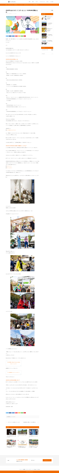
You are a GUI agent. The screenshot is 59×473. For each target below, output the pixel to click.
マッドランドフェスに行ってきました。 (22, 436)
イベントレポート (15, 13)
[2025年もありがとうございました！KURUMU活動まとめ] (44, 18)
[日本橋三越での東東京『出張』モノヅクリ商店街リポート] (11, 442)
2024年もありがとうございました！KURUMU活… (49, 29)
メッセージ (20, 469)
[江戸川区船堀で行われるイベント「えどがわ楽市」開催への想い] (22, 442)
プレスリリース (9, 166)
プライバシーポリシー (29, 469)
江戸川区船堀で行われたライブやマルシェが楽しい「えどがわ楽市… (33, 447)
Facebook (38, 469)
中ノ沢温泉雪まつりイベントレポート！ (14, 372)
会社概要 (24, 469)
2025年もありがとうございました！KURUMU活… (49, 17)
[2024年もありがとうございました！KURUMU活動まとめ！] (44, 30)
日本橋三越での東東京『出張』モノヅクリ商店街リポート (11, 447)
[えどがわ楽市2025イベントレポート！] (44, 24)
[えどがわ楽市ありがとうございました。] (33, 432)
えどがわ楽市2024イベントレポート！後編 (49, 35)
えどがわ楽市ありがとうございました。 (33, 436)
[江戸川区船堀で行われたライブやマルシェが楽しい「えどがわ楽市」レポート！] (33, 442)
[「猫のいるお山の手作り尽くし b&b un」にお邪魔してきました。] (11, 432)
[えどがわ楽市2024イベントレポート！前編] (44, 41)
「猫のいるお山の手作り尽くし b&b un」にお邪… (11, 436)
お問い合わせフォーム (47, 460)
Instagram (35, 469)
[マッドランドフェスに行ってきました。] (22, 431)
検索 (52, 10)
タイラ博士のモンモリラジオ (11, 130)
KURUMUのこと (11, 13)
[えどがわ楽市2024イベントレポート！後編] (44, 36)
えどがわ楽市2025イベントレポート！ (49, 24)
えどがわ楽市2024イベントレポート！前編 (49, 41)
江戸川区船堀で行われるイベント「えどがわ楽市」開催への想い (22, 447)
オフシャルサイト (9, 167)
